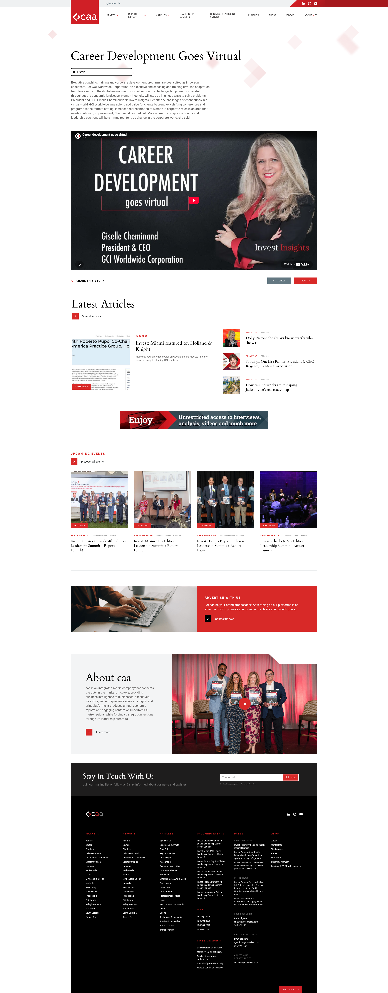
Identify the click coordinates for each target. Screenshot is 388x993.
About (308, 15)
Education (164, 874)
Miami (88, 874)
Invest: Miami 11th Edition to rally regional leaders (249, 846)
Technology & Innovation (171, 917)
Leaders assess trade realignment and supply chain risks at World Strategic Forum (248, 901)
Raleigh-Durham (93, 904)
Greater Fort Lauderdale (97, 857)
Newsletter (276, 857)
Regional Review (167, 853)
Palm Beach (91, 891)
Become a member (280, 862)
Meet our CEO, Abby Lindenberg (286, 866)
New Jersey (91, 887)
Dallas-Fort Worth (94, 853)
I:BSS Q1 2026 (203, 921)
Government (166, 883)
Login (107, 3)
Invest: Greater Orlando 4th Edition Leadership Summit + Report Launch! (210, 843)
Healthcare (165, 887)
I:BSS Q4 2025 (203, 925)
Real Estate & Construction (172, 904)
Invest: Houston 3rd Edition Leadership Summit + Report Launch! (210, 895)
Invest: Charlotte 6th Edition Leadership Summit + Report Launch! (210, 874)
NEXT (303, 281)
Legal (162, 900)
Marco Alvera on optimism (209, 952)
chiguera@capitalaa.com (246, 922)
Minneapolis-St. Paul (95, 879)
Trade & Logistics (168, 925)
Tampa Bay (91, 917)
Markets (109, 15)
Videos (290, 15)
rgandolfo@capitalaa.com (246, 942)
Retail (162, 908)
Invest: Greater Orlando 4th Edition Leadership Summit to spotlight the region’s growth (248, 855)
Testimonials (277, 849)
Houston (90, 866)
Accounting (165, 862)
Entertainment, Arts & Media (173, 879)
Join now (290, 777)
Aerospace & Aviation (170, 866)
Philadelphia (91, 896)
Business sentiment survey (222, 15)
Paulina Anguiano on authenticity (207, 957)
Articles (161, 15)
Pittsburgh (91, 900)
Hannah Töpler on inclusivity (210, 963)
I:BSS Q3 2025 (203, 929)
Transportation (167, 930)
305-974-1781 (241, 925)
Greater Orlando (93, 862)
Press (272, 15)
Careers (275, 853)
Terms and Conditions (248, 784)
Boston (89, 845)
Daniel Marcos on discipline (209, 947)
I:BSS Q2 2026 (203, 916)
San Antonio (91, 908)
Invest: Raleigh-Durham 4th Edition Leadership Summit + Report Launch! (210, 885)
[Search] (316, 15)
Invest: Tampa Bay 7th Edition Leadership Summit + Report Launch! (211, 864)
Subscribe (115, 3)
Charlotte (90, 849)
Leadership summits (186, 15)
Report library (133, 15)
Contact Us (276, 845)
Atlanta (89, 840)
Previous (281, 281)
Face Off (164, 849)
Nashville (90, 883)
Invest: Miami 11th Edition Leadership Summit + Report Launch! (210, 854)
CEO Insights (166, 857)
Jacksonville (91, 870)
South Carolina (93, 913)
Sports (163, 913)
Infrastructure (166, 891)
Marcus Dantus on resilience (210, 967)
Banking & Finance (168, 870)
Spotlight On (166, 840)
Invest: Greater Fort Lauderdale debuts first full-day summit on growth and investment (248, 865)
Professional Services (170, 896)
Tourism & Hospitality (170, 921)
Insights (253, 15)
